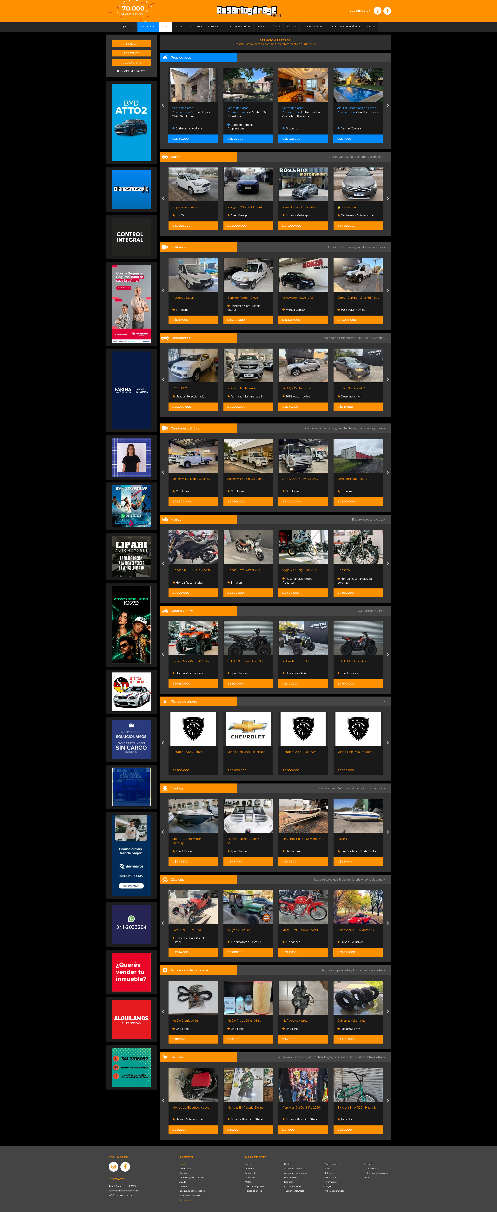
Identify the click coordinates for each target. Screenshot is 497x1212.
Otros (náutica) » (374, 788)
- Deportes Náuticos (294, 1190)
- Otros (366, 1177)
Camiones (250, 1177)
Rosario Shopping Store (191, 1119)
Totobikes (292, 1119)
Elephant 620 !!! (347, 839)
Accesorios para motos (368, 970)
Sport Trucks (348, 309)
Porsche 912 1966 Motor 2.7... (301, 930)
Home (182, 1164)
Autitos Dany (294, 215)
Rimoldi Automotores (355, 396)
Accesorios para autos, (337, 970)
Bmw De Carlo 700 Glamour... (357, 930)
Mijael (344, 491)
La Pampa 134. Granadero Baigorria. (246, 112)
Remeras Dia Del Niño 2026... (247, 1107)
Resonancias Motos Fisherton (242, 580)
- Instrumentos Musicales (375, 1173)
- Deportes (368, 1164)
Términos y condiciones (191, 1177)
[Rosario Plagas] (131, 236)
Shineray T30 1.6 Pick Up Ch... (356, 297)
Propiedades (290, 1177)
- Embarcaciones (292, 1186)
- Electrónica (329, 1177)
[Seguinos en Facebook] (387, 11)
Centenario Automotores (247, 215)
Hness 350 (289, 570)
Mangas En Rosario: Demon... (192, 1107)
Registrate (131, 53)
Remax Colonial (296, 128)
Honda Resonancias (354, 673)
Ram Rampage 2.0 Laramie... (301, 388)
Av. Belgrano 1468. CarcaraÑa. (355, 112)
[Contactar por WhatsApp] (131, 189)
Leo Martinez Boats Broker (303, 851)
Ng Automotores (352, 582)
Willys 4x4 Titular (183, 930)
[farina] (131, 390)
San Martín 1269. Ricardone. (192, 112)
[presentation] (163, 105)
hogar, (329, 1057)
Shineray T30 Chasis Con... (299, 479)
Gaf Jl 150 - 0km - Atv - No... (190, 661)
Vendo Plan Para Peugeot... (301, 752)
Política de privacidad (190, 1195)
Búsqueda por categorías (192, 1190)
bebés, (338, 1057)
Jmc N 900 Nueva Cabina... (190, 479)
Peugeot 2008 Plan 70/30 (245, 752)
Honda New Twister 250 (188, 570)
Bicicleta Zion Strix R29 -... (354, 1107)
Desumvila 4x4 (240, 396)
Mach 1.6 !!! (289, 839)
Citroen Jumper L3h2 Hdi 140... (248, 297)
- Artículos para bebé (333, 1190)
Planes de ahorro (253, 1190)
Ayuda (182, 1182)
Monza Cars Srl (185, 309)
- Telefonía (328, 1173)
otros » (380, 1057)
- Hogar (327, 1186)
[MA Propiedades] (131, 971)
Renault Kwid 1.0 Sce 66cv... (190, 207)
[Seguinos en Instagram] (377, 11)
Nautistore (237, 851)
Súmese (183, 1173)
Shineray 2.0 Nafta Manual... (300, 297)
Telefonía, (284, 1057)
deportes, (350, 1057)
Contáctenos (185, 1200)
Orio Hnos (292, 309)
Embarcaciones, (326, 788)
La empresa (185, 1168)
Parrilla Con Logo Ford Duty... (357, 1020)
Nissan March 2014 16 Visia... (356, 207)
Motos (248, 1182)
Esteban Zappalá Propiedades (185, 126)
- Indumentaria (370, 1168)
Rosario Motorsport (188, 215)
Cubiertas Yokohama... (297, 1020)
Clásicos (288, 1164)
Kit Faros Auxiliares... (240, 1020)
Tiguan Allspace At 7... (241, 388)
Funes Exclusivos (351, 215)
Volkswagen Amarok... (352, 388)
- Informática (330, 1182)
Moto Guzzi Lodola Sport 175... (247, 930)
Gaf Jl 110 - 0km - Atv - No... (300, 661)
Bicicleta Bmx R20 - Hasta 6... (302, 1107)
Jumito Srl (347, 128)
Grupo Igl (236, 128)
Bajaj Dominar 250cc (351, 570)
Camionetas (251, 1173)
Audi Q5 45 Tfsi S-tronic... (188, 388)
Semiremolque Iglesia (242, 479)
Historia (183, 1186)
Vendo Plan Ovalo (349, 752)
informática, (316, 1057)
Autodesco (237, 942)
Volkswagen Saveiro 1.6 (187, 297)
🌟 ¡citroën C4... (237, 207)
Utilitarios (250, 1168)
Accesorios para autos (295, 1168)
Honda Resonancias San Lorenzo (300, 580)
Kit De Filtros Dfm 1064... (189, 1020)
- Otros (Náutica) (331, 1164)
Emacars (236, 491)
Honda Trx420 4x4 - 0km (354, 661)
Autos (248, 1164)
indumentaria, (366, 1057)
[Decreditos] (131, 855)
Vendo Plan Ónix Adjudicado (191, 752)
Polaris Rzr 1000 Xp (240, 661)
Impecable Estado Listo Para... (302, 207)
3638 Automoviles (242, 309)
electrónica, (299, 1057)
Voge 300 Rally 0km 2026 (244, 570)
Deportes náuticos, (350, 788)
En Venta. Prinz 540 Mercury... (247, 839)
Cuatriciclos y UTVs (254, 1186)
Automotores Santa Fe (191, 942)
